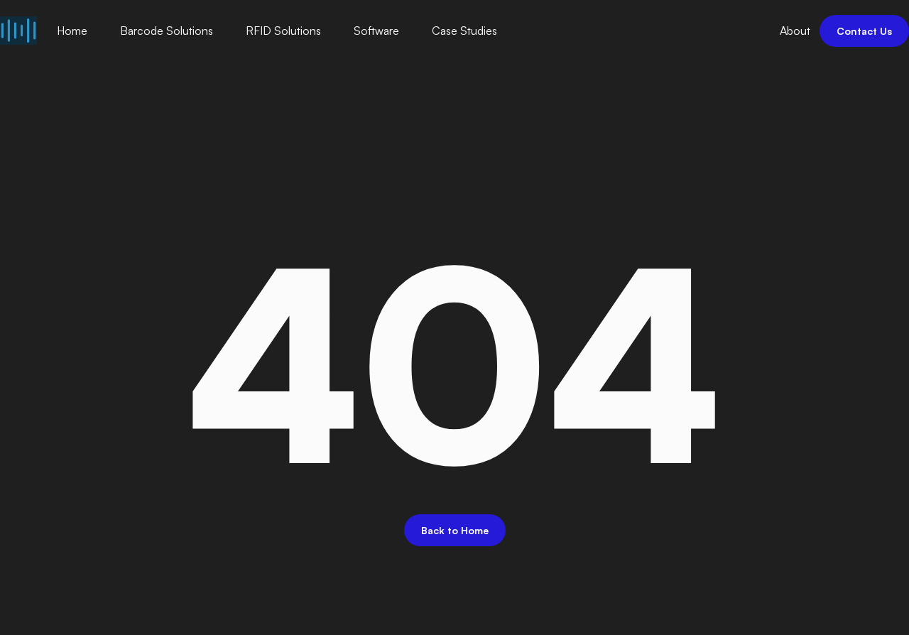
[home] (18, 30)
